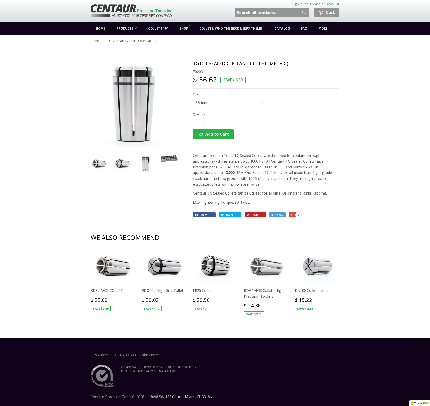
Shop (184, 28)
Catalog (282, 28)
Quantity (199, 114)
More (323, 28)
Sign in (297, 4)
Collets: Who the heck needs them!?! (231, 28)
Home (100, 28)
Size (196, 94)
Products (125, 28)
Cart (330, 12)
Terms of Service (124, 355)
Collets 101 (158, 28)
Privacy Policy (100, 355)
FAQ (304, 28)
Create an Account (324, 4)
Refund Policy (149, 355)
